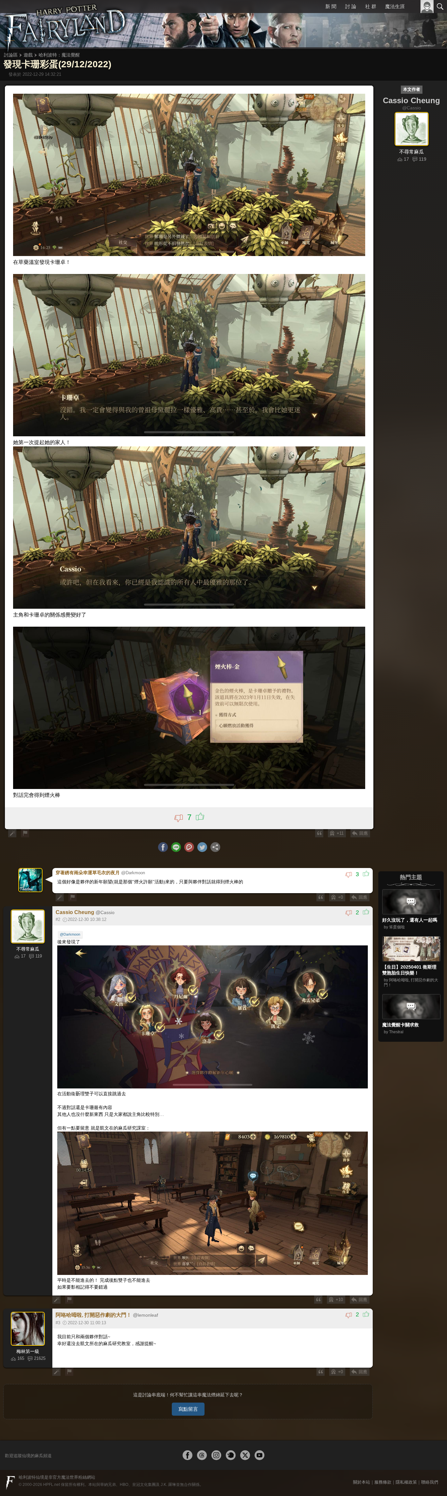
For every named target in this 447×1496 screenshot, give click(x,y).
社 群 (370, 6)
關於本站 (361, 1482)
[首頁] (65, 24)
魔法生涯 (395, 6)
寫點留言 (188, 1409)
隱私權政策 (406, 1482)
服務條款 (382, 1482)
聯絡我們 (429, 1482)
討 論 (350, 6)
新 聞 (330, 6)
